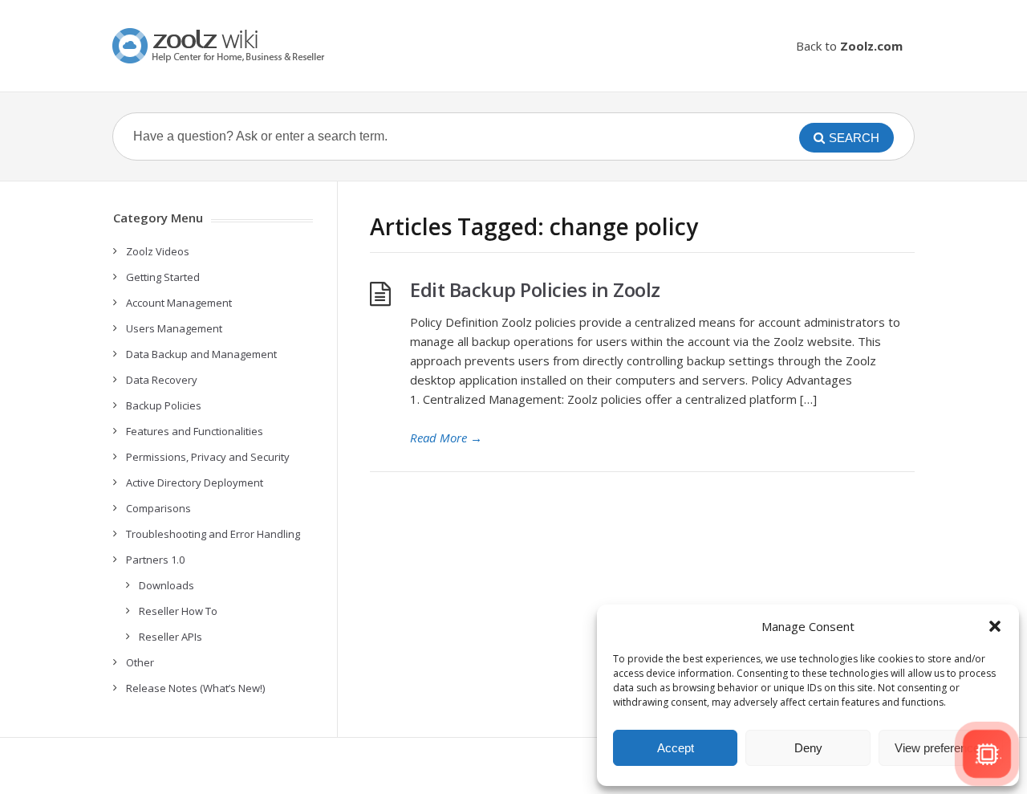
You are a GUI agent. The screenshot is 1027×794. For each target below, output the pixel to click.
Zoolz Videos (157, 251)
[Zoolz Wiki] (220, 45)
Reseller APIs (170, 636)
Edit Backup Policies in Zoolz (535, 289)
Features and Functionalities (194, 431)
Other (140, 662)
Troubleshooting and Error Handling (213, 534)
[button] (995, 626)
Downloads (166, 585)
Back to (849, 46)
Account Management (179, 302)
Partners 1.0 (155, 559)
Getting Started (163, 277)
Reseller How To (178, 611)
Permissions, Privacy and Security (208, 457)
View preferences (940, 748)
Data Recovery (161, 380)
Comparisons (158, 508)
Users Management (174, 328)
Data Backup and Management (201, 354)
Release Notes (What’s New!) (195, 688)
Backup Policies (163, 405)
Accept (675, 748)
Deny (808, 748)
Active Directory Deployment (194, 482)
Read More (446, 438)
